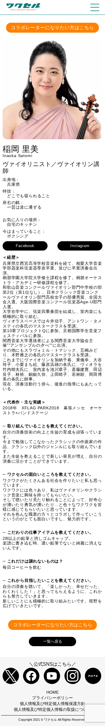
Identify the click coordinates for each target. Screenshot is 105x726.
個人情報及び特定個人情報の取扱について (52, 709)
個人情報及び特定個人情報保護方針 (52, 703)
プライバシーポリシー (52, 697)
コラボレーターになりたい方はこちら (52, 27)
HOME (52, 692)
